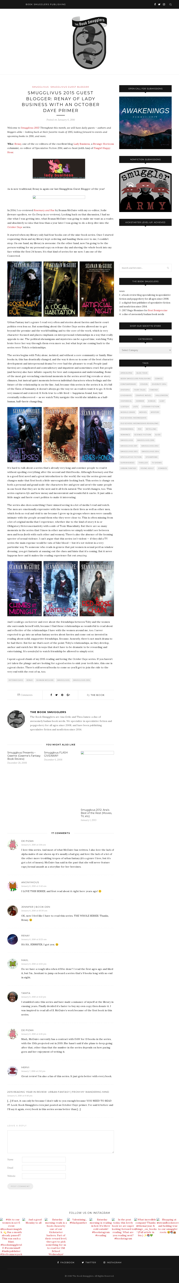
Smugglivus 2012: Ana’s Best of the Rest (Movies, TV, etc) (96, 813)
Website (11, 1176)
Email (10, 1167)
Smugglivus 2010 (145, 440)
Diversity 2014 (159, 384)
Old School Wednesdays (133, 418)
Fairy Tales (139, 390)
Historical (126, 401)
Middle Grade (128, 412)
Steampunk (152, 457)
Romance (125, 435)
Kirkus (151, 401)
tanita (25, 993)
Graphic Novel (143, 395)
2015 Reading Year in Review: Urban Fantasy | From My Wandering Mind (58, 1091)
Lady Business (82, 143)
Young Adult (147, 468)
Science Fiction (142, 435)
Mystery (155, 412)
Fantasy (154, 390)
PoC (140, 429)
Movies (143, 412)
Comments (25, 695)
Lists (135, 407)
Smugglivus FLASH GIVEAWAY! (56, 754)
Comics (158, 379)
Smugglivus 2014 (150, 451)
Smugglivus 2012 (150, 446)
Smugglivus (40, 87)
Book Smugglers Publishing (136, 379)
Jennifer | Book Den (35, 906)
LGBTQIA (125, 407)
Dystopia (125, 390)
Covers (144, 384)
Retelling (151, 429)
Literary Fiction (150, 407)
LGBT (162, 401)
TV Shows (157, 463)
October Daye (16, 680)
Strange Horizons (103, 143)
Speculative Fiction (131, 457)
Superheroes (127, 463)
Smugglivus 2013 (129, 451)
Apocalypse (126, 373)
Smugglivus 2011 (129, 446)
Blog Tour (142, 373)
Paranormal (127, 429)
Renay (18, 143)
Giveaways (126, 395)
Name (10, 1159)
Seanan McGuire (45, 680)
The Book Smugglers (48, 712)
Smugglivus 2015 (30, 127)
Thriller (143, 463)
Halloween (162, 395)
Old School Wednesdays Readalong (140, 423)
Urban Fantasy (128, 468)
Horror (140, 401)
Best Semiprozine (157, 310)
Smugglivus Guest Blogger (70, 87)
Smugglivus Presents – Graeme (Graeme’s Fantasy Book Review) (24, 755)
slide (158, 435)
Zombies (162, 468)
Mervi (25, 1067)
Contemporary (128, 384)
